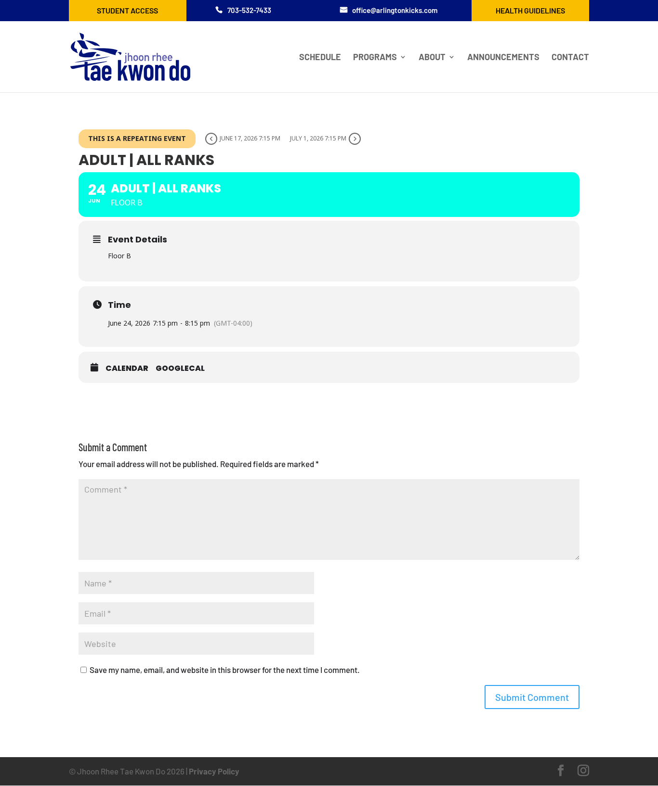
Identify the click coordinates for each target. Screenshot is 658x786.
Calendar (126, 368)
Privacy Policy (214, 771)
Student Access (127, 10)
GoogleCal (180, 368)
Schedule (320, 57)
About (432, 57)
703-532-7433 (249, 10)
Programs (375, 57)
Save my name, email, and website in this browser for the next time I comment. (225, 669)
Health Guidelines (530, 10)
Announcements (503, 57)
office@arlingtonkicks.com (394, 10)
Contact (570, 57)
